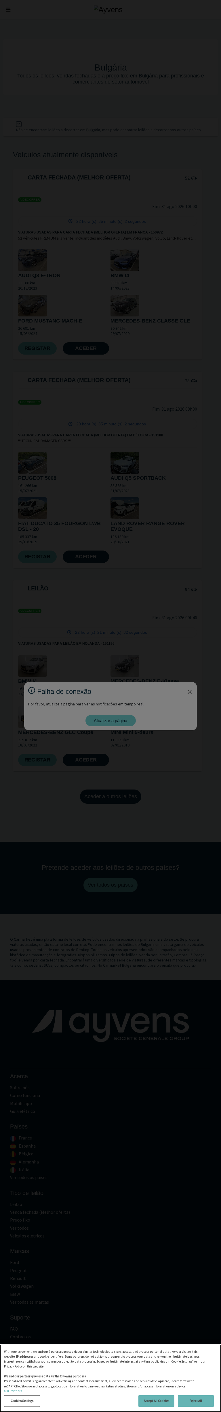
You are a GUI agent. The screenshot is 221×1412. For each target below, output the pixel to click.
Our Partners (13, 1391)
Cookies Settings (22, 1401)
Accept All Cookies (156, 1401)
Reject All (196, 1401)
